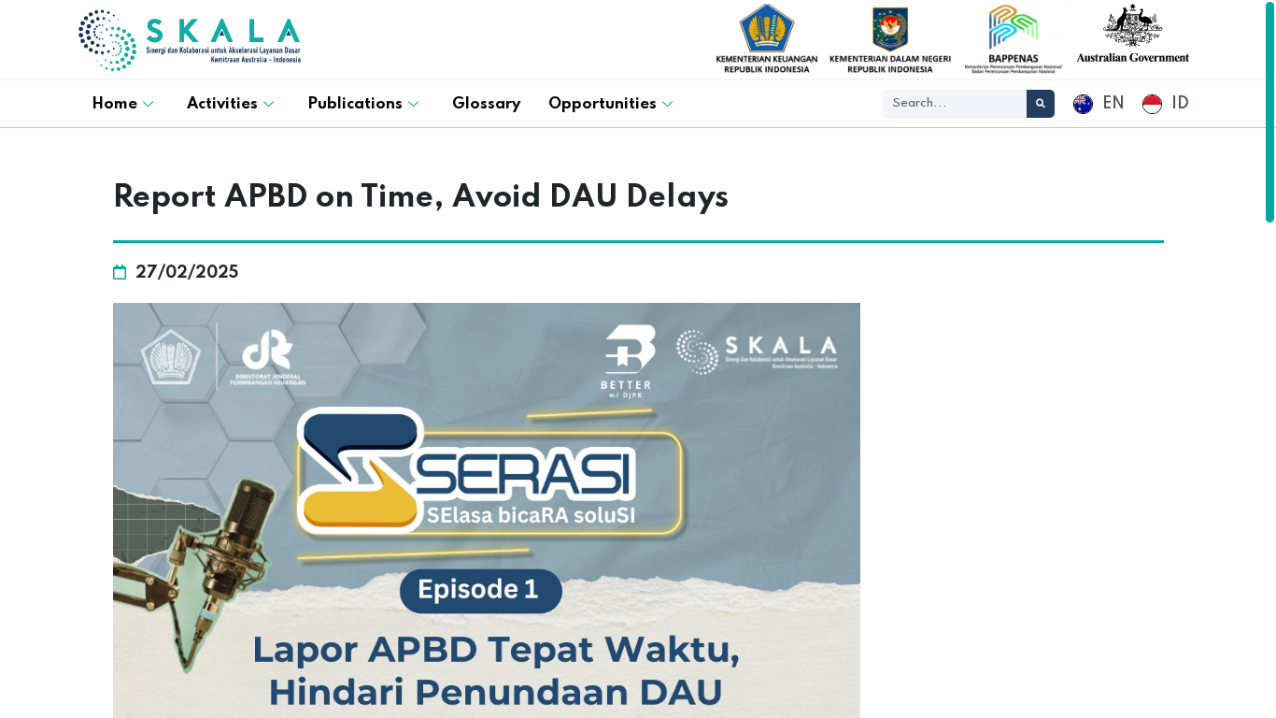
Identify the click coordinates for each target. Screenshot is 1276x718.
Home (114, 104)
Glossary (486, 104)
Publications (355, 104)
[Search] (1041, 104)
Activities (222, 104)
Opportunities (602, 104)
